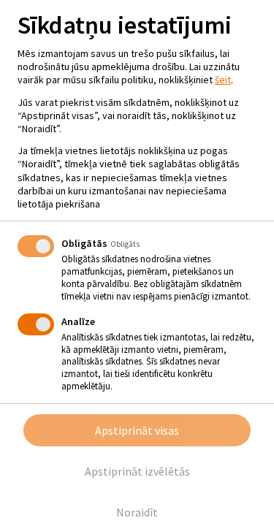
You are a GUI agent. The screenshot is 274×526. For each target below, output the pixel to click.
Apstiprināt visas (137, 430)
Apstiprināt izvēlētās (137, 471)
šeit (223, 79)
